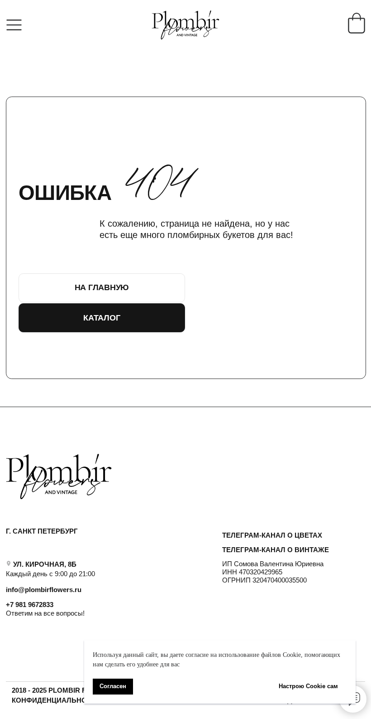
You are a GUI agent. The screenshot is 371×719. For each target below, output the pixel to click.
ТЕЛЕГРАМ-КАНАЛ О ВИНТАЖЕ (275, 550)
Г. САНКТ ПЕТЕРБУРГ (42, 531)
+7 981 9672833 (29, 604)
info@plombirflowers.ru (43, 589)
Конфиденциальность (56, 700)
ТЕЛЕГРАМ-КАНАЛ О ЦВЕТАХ (272, 535)
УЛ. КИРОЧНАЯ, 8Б (44, 564)
